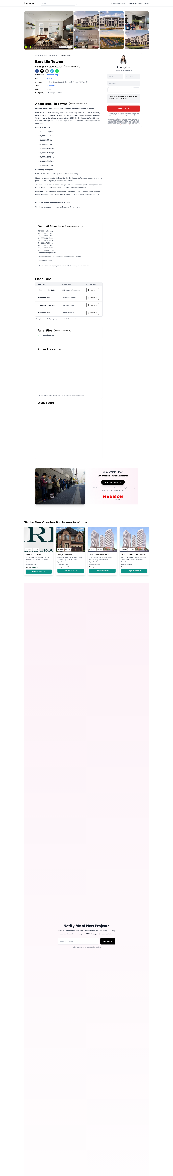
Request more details (76, 103)
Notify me (107, 941)
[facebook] (37, 71)
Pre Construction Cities (117, 3)
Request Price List (38, 571)
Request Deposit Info (73, 226)
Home (37, 55)
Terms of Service (129, 124)
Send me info (123, 108)
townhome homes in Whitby (116, 488)
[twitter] (42, 71)
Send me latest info (71, 66)
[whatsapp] (57, 71)
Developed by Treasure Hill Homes (37, 559)
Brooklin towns (66, 55)
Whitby (49, 78)
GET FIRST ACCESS (113, 482)
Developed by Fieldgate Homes (67, 559)
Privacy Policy (122, 124)
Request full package (61, 330)
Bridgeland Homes (65, 554)
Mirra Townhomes (33, 554)
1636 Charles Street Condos (133, 554)
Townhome (50, 86)
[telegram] (52, 71)
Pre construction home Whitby (50, 55)
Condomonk (30, 3)
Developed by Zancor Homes (98, 559)
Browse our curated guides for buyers (113, 490)
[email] (47, 71)
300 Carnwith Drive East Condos (102, 554)
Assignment (133, 3)
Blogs (140, 3)
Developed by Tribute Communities (132, 559)
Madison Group (52, 75)
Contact (146, 3)
